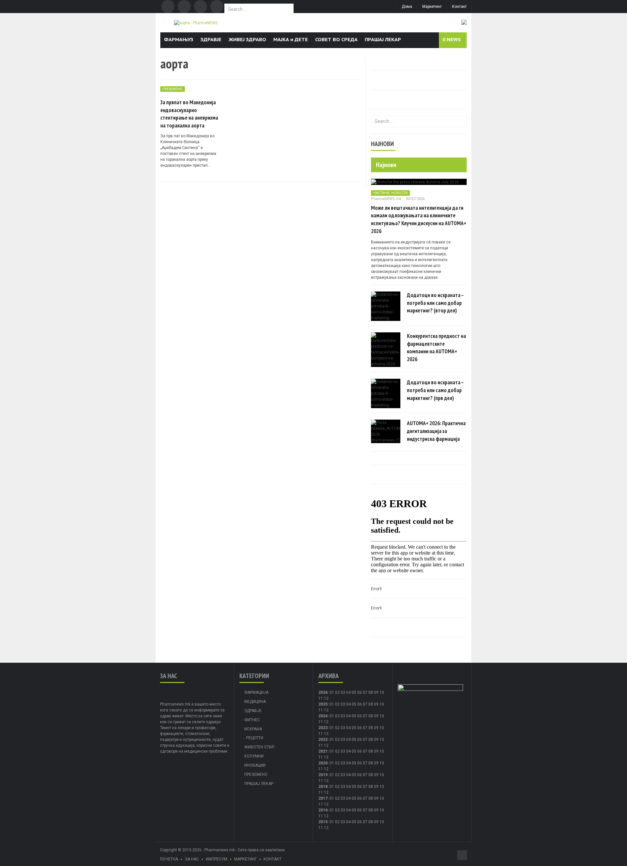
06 (359, 692)
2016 (323, 810)
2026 (323, 692)
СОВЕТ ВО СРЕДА (336, 39)
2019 (323, 775)
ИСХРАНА (253, 729)
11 (320, 710)
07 (365, 692)
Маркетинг (432, 6)
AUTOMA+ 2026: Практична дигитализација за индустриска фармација (436, 431)
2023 (323, 727)
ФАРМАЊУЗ (178, 39)
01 (332, 692)
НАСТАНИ (381, 193)
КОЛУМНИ (254, 756)
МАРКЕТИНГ (245, 859)
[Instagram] (216, 6)
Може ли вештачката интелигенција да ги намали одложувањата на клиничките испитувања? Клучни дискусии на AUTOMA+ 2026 (418, 219)
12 (326, 710)
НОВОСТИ (399, 193)
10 (381, 704)
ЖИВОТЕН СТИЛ (259, 747)
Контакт (459, 6)
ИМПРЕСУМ (216, 859)
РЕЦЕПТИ (254, 738)
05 (354, 692)
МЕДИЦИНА (255, 701)
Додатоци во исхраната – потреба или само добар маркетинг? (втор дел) (435, 302)
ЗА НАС (192, 859)
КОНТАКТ (272, 859)
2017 (323, 798)
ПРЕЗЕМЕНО (173, 89)
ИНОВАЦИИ (254, 765)
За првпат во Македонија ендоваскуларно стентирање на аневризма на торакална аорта (189, 114)
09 (376, 704)
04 (348, 692)
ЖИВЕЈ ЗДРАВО (247, 39)
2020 (323, 763)
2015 (323, 822)
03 (343, 692)
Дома (407, 6)
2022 (323, 739)
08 (370, 704)
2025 (323, 704)
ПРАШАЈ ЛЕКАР (383, 39)
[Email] (200, 6)
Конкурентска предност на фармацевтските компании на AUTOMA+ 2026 (436, 347)
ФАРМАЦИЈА (256, 692)
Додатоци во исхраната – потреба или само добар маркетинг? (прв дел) (435, 390)
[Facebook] (167, 6)
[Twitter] (184, 6)
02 (337, 692)
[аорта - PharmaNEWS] (195, 22)
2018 (323, 786)
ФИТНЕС (252, 720)
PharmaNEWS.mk (386, 199)
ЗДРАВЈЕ (211, 39)
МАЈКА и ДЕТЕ (290, 39)
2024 (323, 716)
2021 (323, 751)
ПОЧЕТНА (169, 859)
